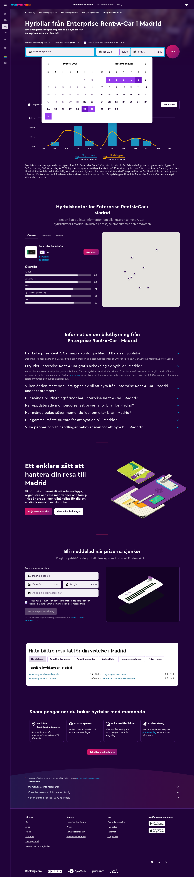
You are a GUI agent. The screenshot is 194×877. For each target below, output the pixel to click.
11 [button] (56, 94)
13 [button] (70, 94)
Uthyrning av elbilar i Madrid (43, 679)
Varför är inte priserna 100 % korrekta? (49, 798)
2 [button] (92, 80)
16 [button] (92, 94)
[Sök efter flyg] (5, 14)
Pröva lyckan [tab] (155, 659)
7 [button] (77, 87)
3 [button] (48, 87)
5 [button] (63, 87)
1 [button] (84, 80)
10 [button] (48, 94)
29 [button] (84, 109)
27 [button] (70, 109)
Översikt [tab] (31, 235)
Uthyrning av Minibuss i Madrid (44, 674)
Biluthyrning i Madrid (69, 12)
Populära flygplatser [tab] (60, 659)
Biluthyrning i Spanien (48, 12)
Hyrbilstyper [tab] (37, 659)
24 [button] (48, 109)
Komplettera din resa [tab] (131, 659)
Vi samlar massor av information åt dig (49, 792)
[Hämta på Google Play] (157, 823)
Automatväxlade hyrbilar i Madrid (119, 679)
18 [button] (56, 102)
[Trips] (5, 48)
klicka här (75, 375)
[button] (5, 4)
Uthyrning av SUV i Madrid (115, 674)
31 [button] (48, 116)
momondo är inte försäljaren (43, 787)
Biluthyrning (30, 12)
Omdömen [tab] (46, 235)
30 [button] (92, 109)
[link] (91, 252)
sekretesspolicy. (31, 620)
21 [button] (77, 102)
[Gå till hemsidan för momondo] (21, 4)
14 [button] (77, 94)
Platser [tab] (59, 235)
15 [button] (85, 94)
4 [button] (55, 87)
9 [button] (92, 87)
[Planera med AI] (5, 39)
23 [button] (92, 102)
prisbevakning (149, 732)
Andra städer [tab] (108, 659)
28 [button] (77, 109)
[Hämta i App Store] (157, 830)
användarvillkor (76, 618)
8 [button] (84, 87)
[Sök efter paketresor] (5, 33)
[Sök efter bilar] (5, 27)
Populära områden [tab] (86, 659)
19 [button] (63, 102)
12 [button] (63, 94)
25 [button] (55, 109)
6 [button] (70, 87)
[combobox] (37, 42)
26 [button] (63, 109)
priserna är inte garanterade (88, 778)
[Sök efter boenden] (5, 20)
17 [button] (48, 102)
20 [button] (70, 102)
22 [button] (84, 102)
